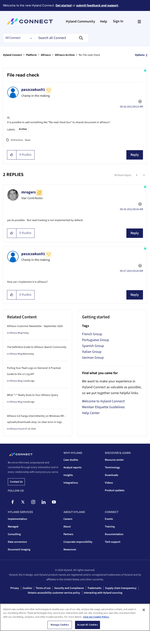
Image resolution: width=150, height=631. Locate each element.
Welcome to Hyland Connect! (103, 401)
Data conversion (17, 542)
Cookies (27, 588)
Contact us (16, 482)
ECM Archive (17, 140)
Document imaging (19, 550)
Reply (134, 154)
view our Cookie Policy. (96, 617)
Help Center (91, 413)
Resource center (114, 460)
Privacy (14, 588)
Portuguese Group (95, 340)
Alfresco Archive (65, 55)
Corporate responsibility (77, 542)
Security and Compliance (69, 588)
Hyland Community (80, 21)
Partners (68, 534)
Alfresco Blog (15, 333)
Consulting (14, 534)
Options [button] (140, 55)
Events (109, 519)
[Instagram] (33, 502)
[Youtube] (54, 502)
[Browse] (139, 21)
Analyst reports (72, 467)
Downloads (111, 475)
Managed (13, 527)
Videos (109, 483)
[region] (75, 617)
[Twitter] (23, 502)
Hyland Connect (12, 55)
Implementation (17, 519)
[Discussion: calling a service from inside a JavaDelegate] (143, 175)
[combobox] (61, 38)
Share (27, 140)
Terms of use (43, 588)
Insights (68, 475)
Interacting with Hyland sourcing (103, 593)
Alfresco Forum (16, 429)
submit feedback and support (97, 5)
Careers (67, 519)
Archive (23, 129)
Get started (63, 5)
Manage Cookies (60, 624)
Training (110, 527)
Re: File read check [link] (89, 55)
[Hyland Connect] (30, 21)
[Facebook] (12, 502)
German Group (93, 357)
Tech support (112, 542)
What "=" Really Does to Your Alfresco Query (32, 395)
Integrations (70, 483)
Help (103, 21)
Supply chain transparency (121, 588)
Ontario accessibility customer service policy (54, 593)
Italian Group (91, 351)
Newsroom (69, 550)
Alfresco (46, 55)
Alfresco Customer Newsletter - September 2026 (35, 326)
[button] (11, 154)
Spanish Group (93, 345)
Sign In (118, 21)
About (67, 527)
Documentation (114, 534)
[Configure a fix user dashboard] (137, 175)
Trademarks (94, 588)
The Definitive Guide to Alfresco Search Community (36, 347)
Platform (31, 55)
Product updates (114, 490)
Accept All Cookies (87, 624)
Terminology (112, 467)
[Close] (143, 610)
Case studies (70, 460)
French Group (92, 334)
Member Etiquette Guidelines (103, 407)
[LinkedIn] (43, 502)
